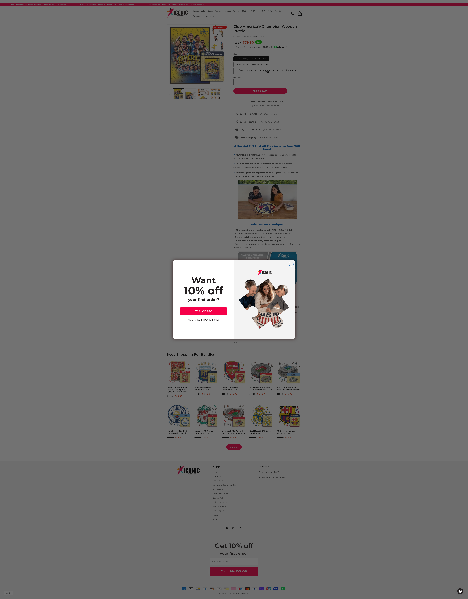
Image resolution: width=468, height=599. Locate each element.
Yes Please (203, 311)
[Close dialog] (291, 264)
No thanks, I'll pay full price (203, 319)
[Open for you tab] (460, 591)
